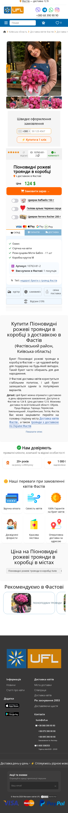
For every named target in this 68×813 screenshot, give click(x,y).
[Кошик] (43, 22)
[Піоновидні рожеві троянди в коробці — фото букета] (34, 68)
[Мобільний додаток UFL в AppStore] (12, 705)
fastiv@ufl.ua (42, 720)
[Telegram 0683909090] (45, 11)
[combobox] (24, 131)
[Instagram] (57, 11)
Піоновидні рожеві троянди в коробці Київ (32, 570)
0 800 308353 (43, 745)
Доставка (53, 232)
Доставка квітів (42, 695)
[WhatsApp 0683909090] (51, 11)
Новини (11, 685)
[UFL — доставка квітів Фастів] (14, 9)
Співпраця (40, 690)
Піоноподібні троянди (44, 602)
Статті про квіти (15, 690)
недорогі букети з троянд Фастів (38, 280)
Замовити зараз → (37, 191)
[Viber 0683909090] (38, 11)
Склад (16, 232)
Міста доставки (43, 685)
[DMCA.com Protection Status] (49, 796)
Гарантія (35, 232)
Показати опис (34, 431)
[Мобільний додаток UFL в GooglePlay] (12, 713)
